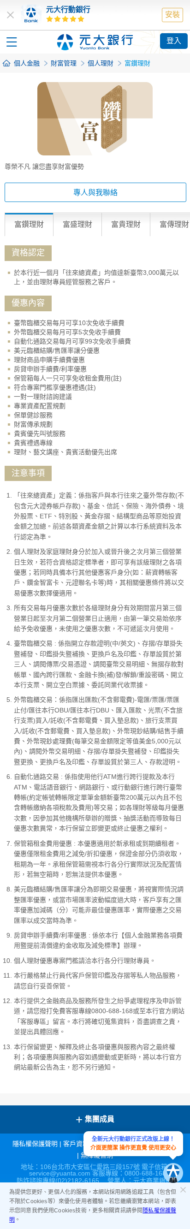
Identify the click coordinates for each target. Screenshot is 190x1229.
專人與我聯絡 (95, 192)
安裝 (172, 14)
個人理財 (100, 63)
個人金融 (27, 63)
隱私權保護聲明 (35, 1143)
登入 (173, 41)
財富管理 (64, 63)
